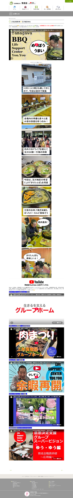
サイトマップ (52, 476)
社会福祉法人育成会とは (17, 482)
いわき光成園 (34, 485)
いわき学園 (33, 483)
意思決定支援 (15, 483)
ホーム (23, 476)
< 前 (10, 470)
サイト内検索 (69, 1)
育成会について (14, 481)
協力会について (15, 484)
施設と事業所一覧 (34, 482)
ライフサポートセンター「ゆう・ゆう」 (38, 489)
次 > (62, 470)
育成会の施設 (33, 481)
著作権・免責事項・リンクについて (43, 476)
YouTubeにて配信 (31, 26)
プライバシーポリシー (33, 476)
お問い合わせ (27, 476)
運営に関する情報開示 (16, 485)
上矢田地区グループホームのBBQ (47, 25)
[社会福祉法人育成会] (18, 2)
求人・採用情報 (51, 481)
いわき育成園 (34, 484)
